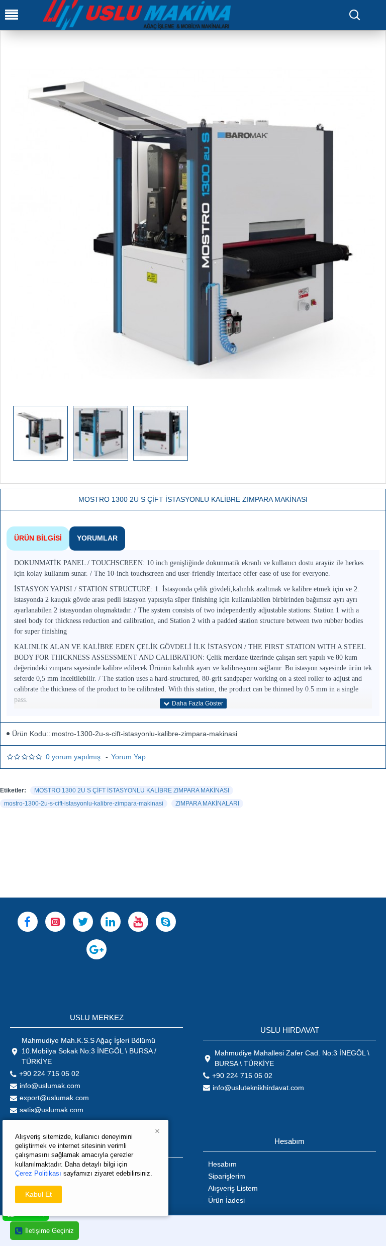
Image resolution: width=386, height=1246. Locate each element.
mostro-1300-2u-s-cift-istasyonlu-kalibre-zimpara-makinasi (83, 803)
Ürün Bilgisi (38, 538)
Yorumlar (97, 538)
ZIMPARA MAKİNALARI (207, 803)
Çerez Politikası (38, 1173)
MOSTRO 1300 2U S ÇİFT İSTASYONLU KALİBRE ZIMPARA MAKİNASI (131, 790)
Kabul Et (38, 1194)
